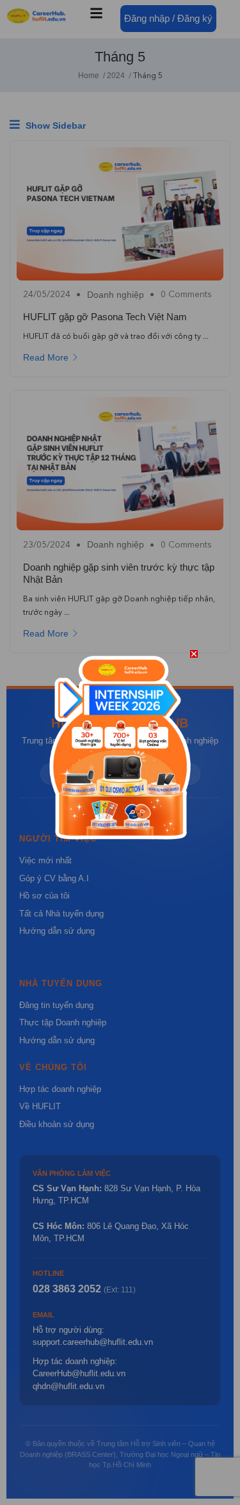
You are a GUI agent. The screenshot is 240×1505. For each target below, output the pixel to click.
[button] (194, 654)
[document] (120, 752)
